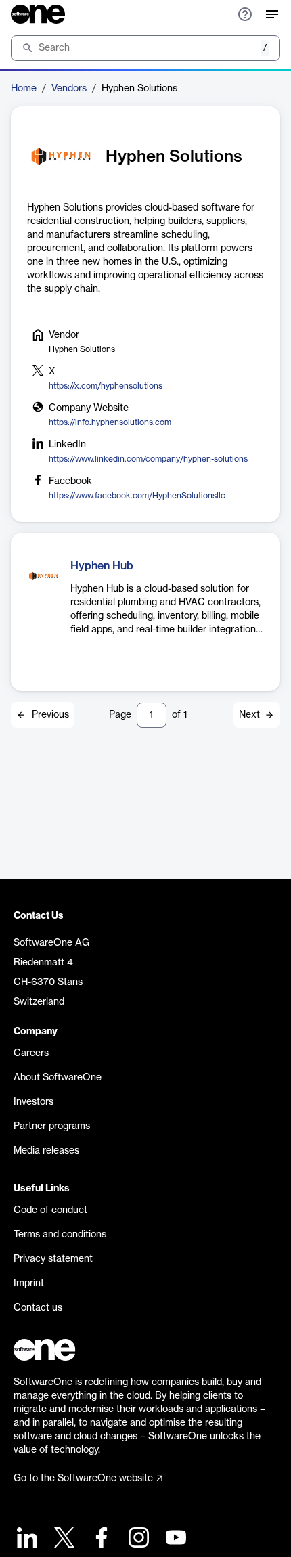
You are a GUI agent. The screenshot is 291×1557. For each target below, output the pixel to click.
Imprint (29, 1283)
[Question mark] (245, 14)
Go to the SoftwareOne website (83, 1478)
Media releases (46, 1151)
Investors (33, 1102)
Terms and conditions (60, 1235)
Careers (31, 1053)
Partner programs (52, 1126)
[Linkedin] (25, 1539)
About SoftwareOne (58, 1077)
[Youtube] (174, 1539)
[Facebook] (100, 1539)
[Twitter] (62, 1539)
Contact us (38, 1308)
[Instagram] (137, 1539)
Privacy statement (53, 1259)
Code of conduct (50, 1210)
